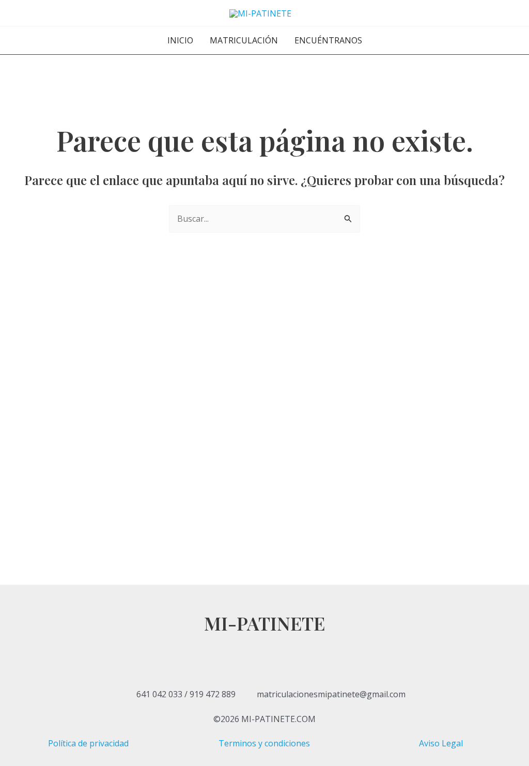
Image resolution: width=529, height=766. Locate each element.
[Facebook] (264, 642)
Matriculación (244, 40)
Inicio (180, 40)
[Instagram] (264, 670)
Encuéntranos (328, 40)
